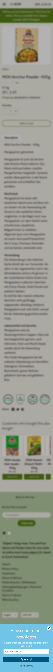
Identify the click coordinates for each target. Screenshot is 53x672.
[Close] (49, 628)
